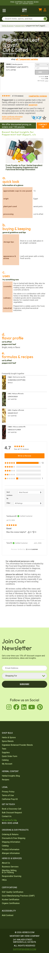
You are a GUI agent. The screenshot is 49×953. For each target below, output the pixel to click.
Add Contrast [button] (7, 915)
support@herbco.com (24, 949)
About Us (6, 863)
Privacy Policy (8, 791)
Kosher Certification (10, 899)
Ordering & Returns (10, 834)
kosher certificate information (12, 117)
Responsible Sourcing (11, 876)
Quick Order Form (9, 756)
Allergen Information (11, 853)
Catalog (5, 760)
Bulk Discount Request (12, 812)
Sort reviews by (9, 495)
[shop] (10, 10)
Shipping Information (11, 842)
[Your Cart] (40, 10)
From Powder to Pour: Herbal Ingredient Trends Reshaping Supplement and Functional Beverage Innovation (24, 167)
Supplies (6, 752)
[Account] (45, 10)
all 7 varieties (27, 59)
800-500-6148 (24, 15)
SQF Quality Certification (12, 892)
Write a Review (24, 456)
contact (46, 80)
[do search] (45, 19)
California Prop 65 (10, 799)
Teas (4, 749)
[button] (24, 462)
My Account (7, 764)
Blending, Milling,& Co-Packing (9, 871)
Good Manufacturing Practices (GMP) (18, 896)
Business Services (10, 866)
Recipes (5, 779)
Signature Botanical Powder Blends (17, 745)
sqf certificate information (11, 119)
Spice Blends (8, 741)
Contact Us (43, 126)
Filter (8, 503)
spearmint (33, 105)
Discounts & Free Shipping (13, 838)
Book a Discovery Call (11, 809)
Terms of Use (8, 795)
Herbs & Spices (9, 737)
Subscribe (24, 684)
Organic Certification (11, 903)
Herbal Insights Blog (11, 776)
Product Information (10, 849)
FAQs (4, 880)
